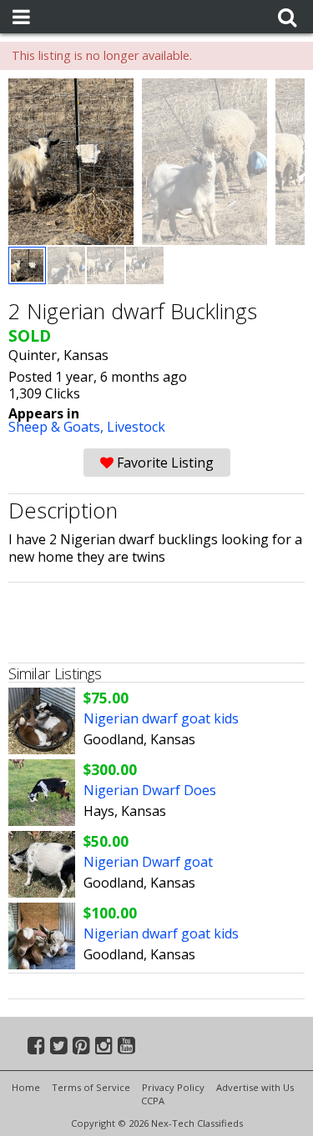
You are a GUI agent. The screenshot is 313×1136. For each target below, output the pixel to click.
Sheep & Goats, (57, 427)
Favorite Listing (164, 462)
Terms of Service (91, 1087)
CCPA (152, 1100)
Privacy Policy (173, 1087)
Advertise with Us (255, 1087)
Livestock (136, 427)
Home (26, 1087)
